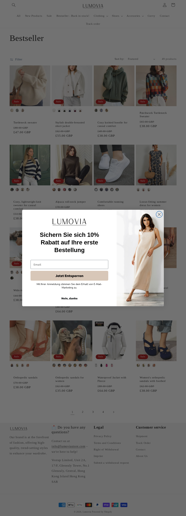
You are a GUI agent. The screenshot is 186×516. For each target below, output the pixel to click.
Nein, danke (69, 298)
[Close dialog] (159, 214)
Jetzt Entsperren (69, 275)
